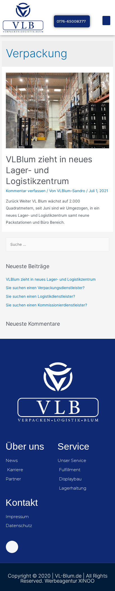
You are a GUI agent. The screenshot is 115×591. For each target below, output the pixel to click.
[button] (106, 20)
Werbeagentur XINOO (70, 581)
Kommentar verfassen (25, 191)
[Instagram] (12, 547)
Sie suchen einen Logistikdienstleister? (40, 296)
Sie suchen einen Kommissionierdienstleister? (46, 305)
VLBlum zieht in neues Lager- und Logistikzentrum (51, 279)
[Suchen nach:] (57, 244)
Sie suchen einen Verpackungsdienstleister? (45, 287)
